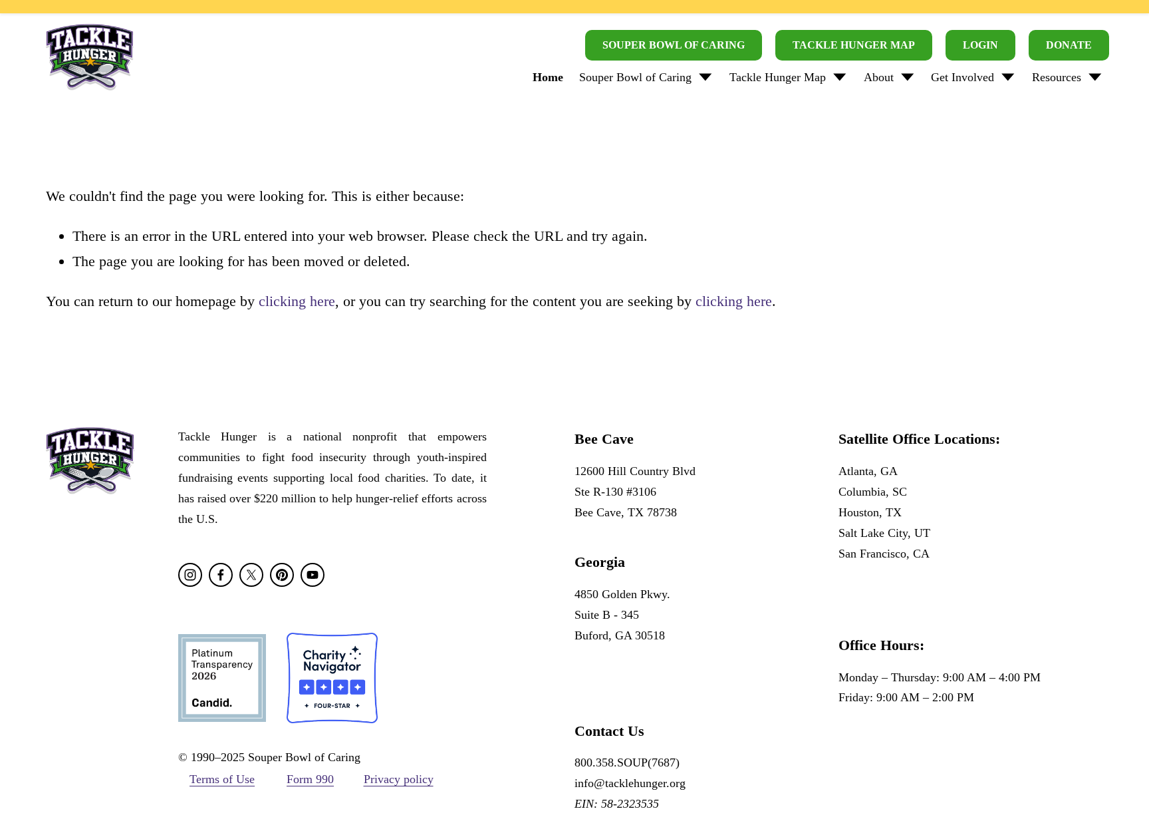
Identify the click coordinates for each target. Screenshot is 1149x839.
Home (548, 77)
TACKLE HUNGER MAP (854, 45)
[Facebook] (221, 575)
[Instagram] (190, 575)
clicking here (297, 301)
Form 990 (310, 779)
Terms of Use (222, 779)
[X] (251, 575)
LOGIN (980, 45)
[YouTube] (312, 575)
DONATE (1069, 45)
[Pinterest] (282, 575)
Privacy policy (399, 779)
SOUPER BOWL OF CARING (673, 45)
